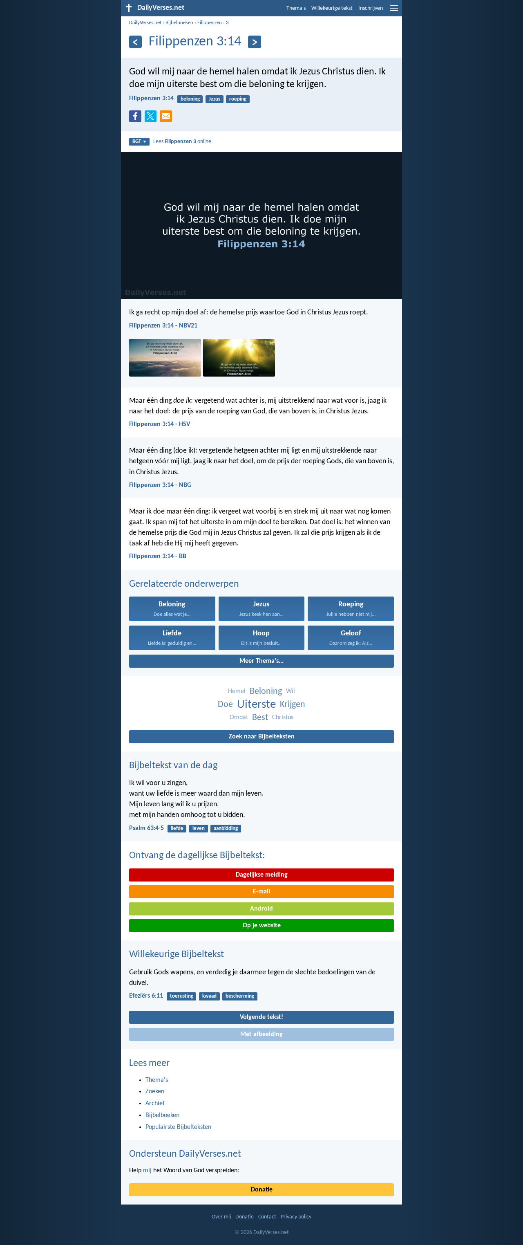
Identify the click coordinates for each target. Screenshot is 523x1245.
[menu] (394, 11)
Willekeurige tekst (332, 8)
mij (147, 1170)
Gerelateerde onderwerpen (184, 584)
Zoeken (154, 1091)
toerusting (181, 996)
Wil (290, 691)
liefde (177, 828)
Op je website (262, 925)
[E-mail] (167, 118)
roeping (237, 99)
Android (261, 909)
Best (260, 717)
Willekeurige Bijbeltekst (176, 955)
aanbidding (226, 828)
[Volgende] (254, 42)
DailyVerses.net (145, 22)
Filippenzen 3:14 (151, 98)
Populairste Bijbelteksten (178, 1127)
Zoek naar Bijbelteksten (262, 737)
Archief (155, 1103)
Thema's (296, 8)
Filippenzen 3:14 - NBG (160, 485)
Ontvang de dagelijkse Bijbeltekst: (197, 856)
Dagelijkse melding (262, 875)
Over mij (221, 1217)
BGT (136, 141)
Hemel (237, 691)
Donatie (262, 1190)
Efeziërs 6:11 (146, 996)
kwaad (209, 996)
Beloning (266, 691)
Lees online (182, 142)
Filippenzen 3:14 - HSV (159, 424)
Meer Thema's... (261, 661)
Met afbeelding (261, 1034)
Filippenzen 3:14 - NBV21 (163, 326)
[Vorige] (135, 42)
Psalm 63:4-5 (146, 828)
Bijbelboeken (179, 22)
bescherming (240, 996)
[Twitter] (152, 118)
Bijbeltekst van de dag (173, 766)
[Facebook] (137, 118)
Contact (267, 1217)
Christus (282, 717)
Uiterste (256, 705)
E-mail (261, 891)
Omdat (239, 717)
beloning (190, 99)
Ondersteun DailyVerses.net (185, 1154)
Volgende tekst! (261, 1017)
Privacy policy (296, 1217)
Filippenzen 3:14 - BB (157, 556)
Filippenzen (209, 22)
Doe (225, 704)
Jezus (214, 99)
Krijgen (292, 704)
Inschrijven (370, 8)
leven (198, 828)
